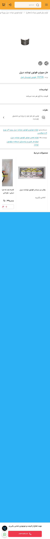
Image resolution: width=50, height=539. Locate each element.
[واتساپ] (4, 534)
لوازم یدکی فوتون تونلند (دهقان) (37, 13)
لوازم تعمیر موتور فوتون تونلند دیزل (25, 137)
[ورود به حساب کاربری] (10, 4)
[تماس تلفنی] (4, 528)
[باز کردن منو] (46, 5)
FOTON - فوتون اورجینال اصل (32, 77)
